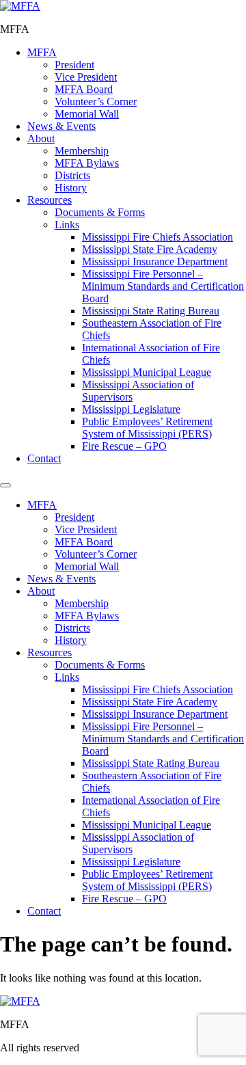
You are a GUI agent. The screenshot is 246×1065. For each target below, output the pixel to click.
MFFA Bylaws (87, 163)
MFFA (42, 52)
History (71, 187)
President (74, 64)
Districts (72, 175)
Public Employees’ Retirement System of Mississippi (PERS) (147, 428)
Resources (49, 200)
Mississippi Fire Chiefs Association (157, 237)
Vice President (86, 77)
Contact (44, 458)
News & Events (61, 126)
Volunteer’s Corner (96, 101)
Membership (82, 151)
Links (67, 224)
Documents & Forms (100, 212)
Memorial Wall (87, 114)
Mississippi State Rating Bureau (150, 310)
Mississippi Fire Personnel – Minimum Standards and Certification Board (163, 286)
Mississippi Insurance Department (155, 261)
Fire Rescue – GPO (124, 446)
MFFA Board (84, 89)
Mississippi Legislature (131, 409)
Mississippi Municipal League (146, 372)
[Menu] (5, 485)
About (41, 138)
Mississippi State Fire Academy (149, 249)
